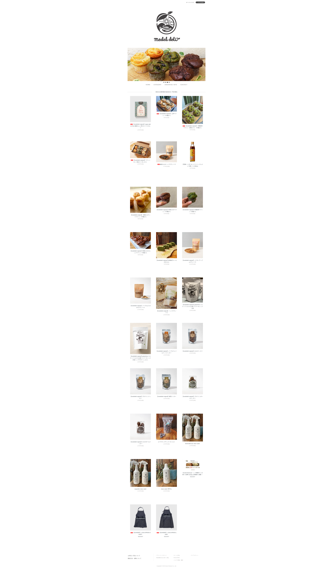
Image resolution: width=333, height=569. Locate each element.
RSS (175, 557)
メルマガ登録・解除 (178, 560)
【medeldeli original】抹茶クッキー (166, 396)
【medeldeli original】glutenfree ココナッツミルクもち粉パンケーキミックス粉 (192, 306)
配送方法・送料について (134, 558)
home (148, 84)
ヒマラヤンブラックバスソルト (166, 442)
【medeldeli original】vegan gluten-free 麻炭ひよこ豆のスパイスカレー (140, 125)
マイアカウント (194, 555)
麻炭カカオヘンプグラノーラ (168, 164)
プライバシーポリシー (161, 555)
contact (183, 84)
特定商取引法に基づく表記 (162, 557)
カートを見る (177, 555)
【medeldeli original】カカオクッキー (192, 351)
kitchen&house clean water (192, 443)
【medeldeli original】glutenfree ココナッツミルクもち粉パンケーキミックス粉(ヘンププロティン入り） (140, 358)
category (157, 84)
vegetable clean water (140, 489)
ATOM (178, 557)
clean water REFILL (166, 489)
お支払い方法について (134, 555)
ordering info (171, 84)
